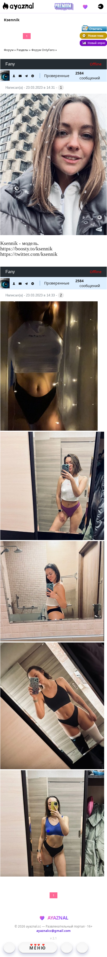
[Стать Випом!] (63, 6)
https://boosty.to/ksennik (26, 248)
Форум (9, 50)
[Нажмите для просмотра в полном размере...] (53, 165)
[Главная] (9, 947)
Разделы (22, 50)
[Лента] (82, 947)
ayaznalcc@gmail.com (53, 931)
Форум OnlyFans (43, 50)
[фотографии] (67, 947)
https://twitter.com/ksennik (28, 254)
